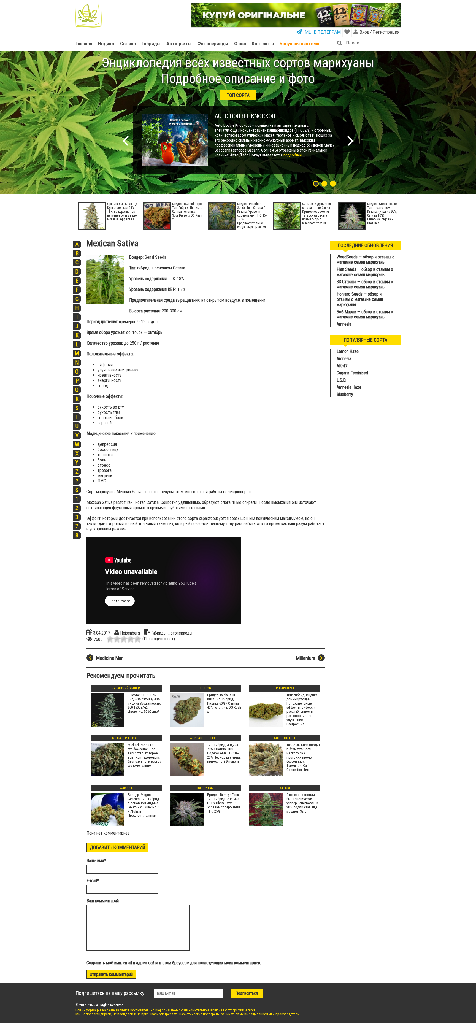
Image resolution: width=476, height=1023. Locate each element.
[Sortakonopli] (88, 15)
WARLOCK (126, 788)
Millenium (305, 658)
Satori (285, 788)
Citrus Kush (285, 688)
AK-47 (342, 365)
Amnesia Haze (349, 387)
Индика (106, 43)
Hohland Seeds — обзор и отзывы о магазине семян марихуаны (360, 299)
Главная (83, 43)
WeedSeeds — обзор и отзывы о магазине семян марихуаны (365, 259)
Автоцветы (178, 43)
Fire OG (205, 688)
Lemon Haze (348, 351)
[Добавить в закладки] (347, 32)
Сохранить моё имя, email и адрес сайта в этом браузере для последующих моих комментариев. (173, 962)
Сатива (128, 43)
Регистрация (385, 32)
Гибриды (151, 43)
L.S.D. (341, 380)
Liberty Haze (205, 788)
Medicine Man (110, 658)
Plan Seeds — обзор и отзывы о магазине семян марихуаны (365, 272)
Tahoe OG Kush (285, 738)
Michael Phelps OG (126, 738)
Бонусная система (299, 43)
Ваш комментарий (102, 900)
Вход (364, 32)
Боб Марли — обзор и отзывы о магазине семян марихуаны (365, 314)
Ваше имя (96, 860)
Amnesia (344, 324)
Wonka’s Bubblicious (205, 738)
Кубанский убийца (126, 688)
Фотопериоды (212, 43)
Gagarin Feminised (353, 373)
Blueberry (345, 394)
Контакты (263, 43)
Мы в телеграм (323, 32)
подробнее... (293, 155)
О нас (240, 43)
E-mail (92, 880)
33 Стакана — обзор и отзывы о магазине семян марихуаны (365, 284)
